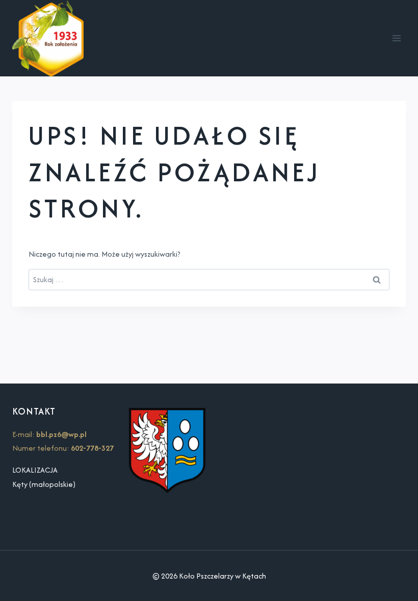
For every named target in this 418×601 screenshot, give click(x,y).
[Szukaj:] (209, 279)
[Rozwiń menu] (396, 38)
